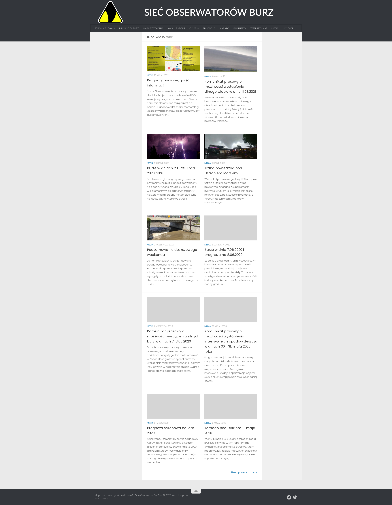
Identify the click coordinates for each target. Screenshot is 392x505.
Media (150, 75)
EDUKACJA (209, 28)
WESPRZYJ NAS (258, 28)
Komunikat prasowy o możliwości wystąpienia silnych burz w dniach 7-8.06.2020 (173, 336)
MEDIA (274, 28)
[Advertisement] (118, 56)
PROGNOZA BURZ (129, 28)
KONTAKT (288, 28)
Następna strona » (244, 472)
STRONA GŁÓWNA (105, 28)
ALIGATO (224, 28)
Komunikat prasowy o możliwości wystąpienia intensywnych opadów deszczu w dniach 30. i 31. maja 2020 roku (230, 341)
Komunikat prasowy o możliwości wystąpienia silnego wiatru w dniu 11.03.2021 (230, 86)
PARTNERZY (240, 28)
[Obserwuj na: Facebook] (289, 497)
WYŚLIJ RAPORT (176, 28)
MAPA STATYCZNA (153, 28)
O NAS (192, 28)
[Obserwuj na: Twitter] (294, 497)
